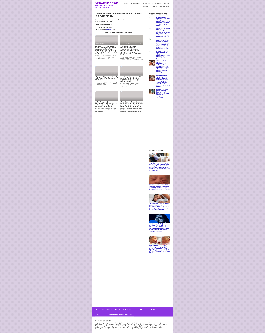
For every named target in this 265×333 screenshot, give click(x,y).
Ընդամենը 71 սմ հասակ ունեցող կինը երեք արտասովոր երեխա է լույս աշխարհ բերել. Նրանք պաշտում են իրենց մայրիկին (131, 104)
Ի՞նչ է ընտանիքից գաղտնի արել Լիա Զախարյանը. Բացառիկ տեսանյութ (106, 78)
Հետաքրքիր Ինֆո (107, 2)
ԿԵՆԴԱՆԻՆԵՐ (145, 6)
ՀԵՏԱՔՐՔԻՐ (146, 3)
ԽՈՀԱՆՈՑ (125, 3)
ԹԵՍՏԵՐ (166, 3)
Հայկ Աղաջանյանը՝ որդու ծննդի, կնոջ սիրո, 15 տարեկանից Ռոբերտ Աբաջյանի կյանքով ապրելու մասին (131, 79)
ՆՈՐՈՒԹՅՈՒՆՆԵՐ (157, 3)
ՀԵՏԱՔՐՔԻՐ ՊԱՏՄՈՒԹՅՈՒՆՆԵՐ (160, 6)
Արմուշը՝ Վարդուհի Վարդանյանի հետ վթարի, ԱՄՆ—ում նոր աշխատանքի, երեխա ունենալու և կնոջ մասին (106, 104)
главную (108, 29)
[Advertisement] (159, 125)
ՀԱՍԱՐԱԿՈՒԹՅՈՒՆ (136, 3)
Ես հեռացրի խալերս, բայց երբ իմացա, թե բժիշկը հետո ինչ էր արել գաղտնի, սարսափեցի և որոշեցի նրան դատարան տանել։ (163, 55)
